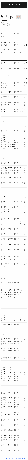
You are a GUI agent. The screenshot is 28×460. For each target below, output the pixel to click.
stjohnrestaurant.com (16, 9)
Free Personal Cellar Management (20, 458)
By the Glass (3, 22)
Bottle (8, 22)
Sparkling (3, 23)
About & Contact (5, 458)
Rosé (3, 25)
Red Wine (9, 26)
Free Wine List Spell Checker (11, 458)
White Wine (3, 24)
